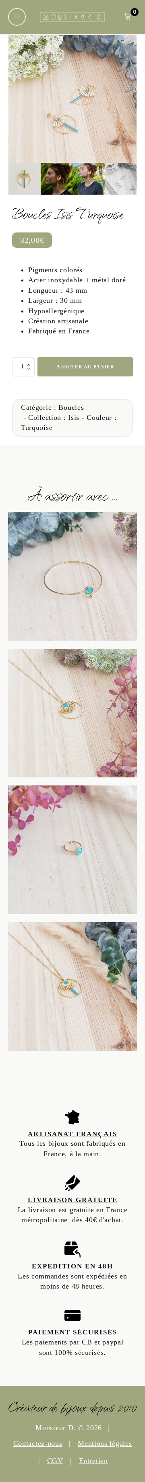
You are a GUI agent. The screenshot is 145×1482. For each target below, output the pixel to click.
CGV (55, 1461)
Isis (73, 417)
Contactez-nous (37, 1443)
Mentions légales (105, 1443)
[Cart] (128, 17)
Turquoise (36, 427)
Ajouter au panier (85, 367)
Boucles (71, 407)
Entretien (93, 1461)
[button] (17, 17)
